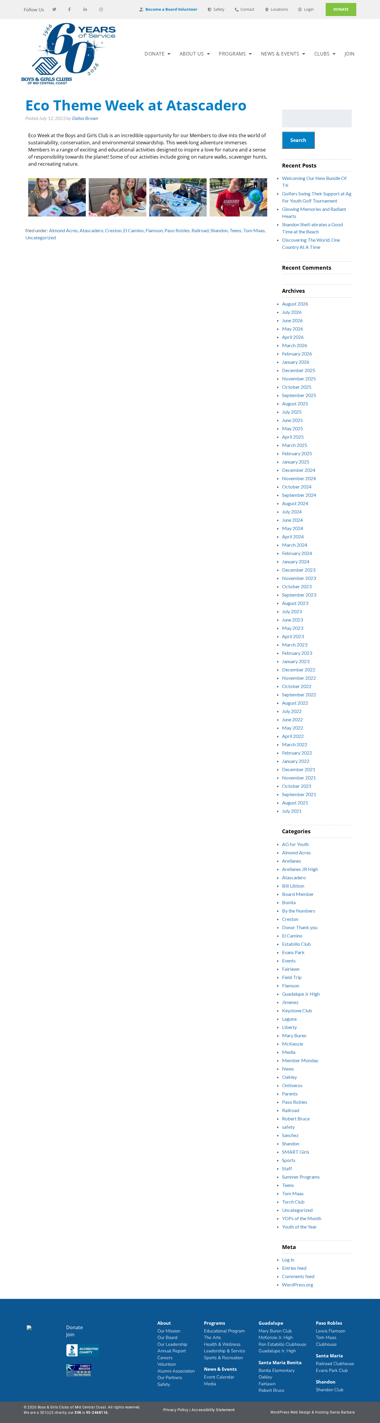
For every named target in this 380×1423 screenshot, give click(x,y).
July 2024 (292, 511)
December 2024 (298, 470)
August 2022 (295, 703)
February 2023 (297, 653)
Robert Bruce (296, 1118)
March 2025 (294, 445)
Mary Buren (294, 1035)
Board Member (298, 894)
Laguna (289, 1019)
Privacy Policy (176, 1410)
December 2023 (298, 570)
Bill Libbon (293, 885)
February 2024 (297, 553)
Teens (235, 230)
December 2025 (298, 370)
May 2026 (292, 328)
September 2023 (299, 594)
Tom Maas (254, 230)
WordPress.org (297, 1284)
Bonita (289, 902)
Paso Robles (177, 230)
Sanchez (290, 1135)
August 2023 (295, 603)
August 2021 (295, 802)
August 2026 (295, 303)
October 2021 (296, 786)
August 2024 (295, 503)
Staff (287, 1168)
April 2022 (293, 736)
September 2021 (299, 794)
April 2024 (293, 536)
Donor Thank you (299, 927)
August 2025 (295, 403)
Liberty (289, 1027)
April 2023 (293, 636)
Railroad (200, 230)
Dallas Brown (85, 118)
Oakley (289, 1077)
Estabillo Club (296, 944)
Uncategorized (40, 237)
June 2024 (292, 520)
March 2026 (294, 345)
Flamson (154, 230)
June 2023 (292, 619)
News (288, 1068)
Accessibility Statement (213, 1410)
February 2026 (297, 353)
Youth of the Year (299, 1226)
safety (288, 1127)
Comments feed (298, 1276)
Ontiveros (292, 1085)
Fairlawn (291, 969)
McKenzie (292, 1043)
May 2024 (292, 528)
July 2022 (292, 711)
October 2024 (296, 486)
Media (288, 1052)
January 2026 (295, 362)
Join (350, 53)
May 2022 (292, 728)
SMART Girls (295, 1152)
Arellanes (291, 861)
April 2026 (293, 337)
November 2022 (299, 678)
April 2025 (293, 436)
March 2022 (294, 744)
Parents (290, 1093)
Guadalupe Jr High (301, 994)
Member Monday (300, 1060)
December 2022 (298, 669)
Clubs (322, 53)
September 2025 (299, 395)
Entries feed (294, 1268)
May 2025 (292, 428)
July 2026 (292, 312)
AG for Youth (295, 844)
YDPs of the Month (301, 1218)
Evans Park (293, 952)
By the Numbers (298, 910)
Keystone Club (297, 1010)
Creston (113, 230)
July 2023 (292, 611)
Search (298, 140)
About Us (192, 53)
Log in (288, 1259)
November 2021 (299, 777)
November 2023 (299, 578)
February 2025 (297, 453)
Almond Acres (63, 230)
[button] (85, 1351)
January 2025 (295, 461)
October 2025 (296, 387)
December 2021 (298, 769)
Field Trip (292, 977)
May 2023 (292, 628)
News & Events (280, 53)
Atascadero (91, 230)
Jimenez (290, 1002)
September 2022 (299, 694)
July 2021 (292, 811)
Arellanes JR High (300, 869)
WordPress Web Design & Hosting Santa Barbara (312, 1412)
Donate (154, 53)
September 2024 (299, 495)
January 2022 (295, 761)
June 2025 (292, 420)
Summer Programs (301, 1176)
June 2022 (292, 719)
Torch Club (293, 1201)
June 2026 (292, 320)
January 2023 (295, 661)
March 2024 (294, 545)
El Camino (133, 230)
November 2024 (299, 478)
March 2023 (294, 644)
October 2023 (296, 586)
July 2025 (292, 412)
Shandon (219, 230)
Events (289, 960)
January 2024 (295, 561)
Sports (288, 1160)
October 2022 (296, 686)
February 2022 (297, 752)
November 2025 (299, 378)
